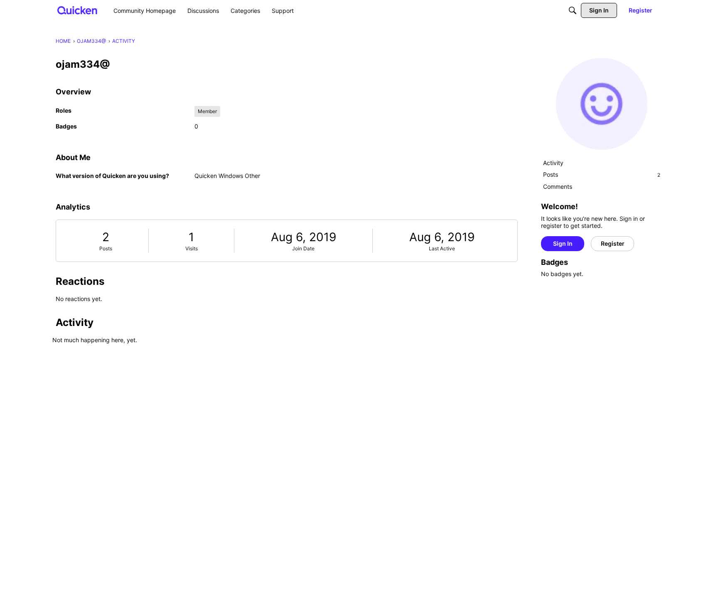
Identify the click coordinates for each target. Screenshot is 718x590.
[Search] (572, 10)
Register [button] (613, 243)
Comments (557, 186)
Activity (553, 162)
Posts (105, 248)
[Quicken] (77, 10)
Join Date (303, 248)
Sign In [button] (563, 243)
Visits (191, 248)
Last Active (442, 248)
